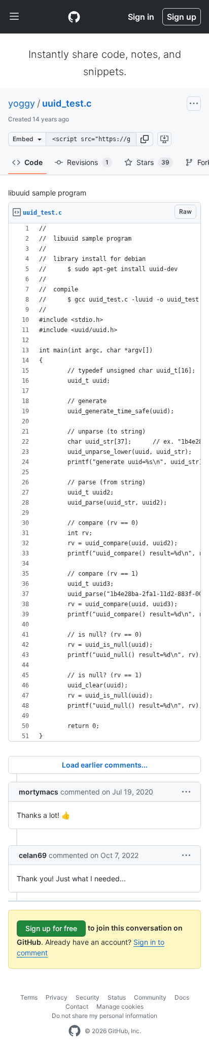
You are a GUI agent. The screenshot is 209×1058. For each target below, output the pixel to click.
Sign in (141, 17)
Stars (152, 162)
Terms (29, 997)
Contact (76, 1006)
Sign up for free (51, 928)
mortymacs (38, 791)
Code (33, 162)
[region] (104, 482)
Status (117, 997)
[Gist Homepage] (74, 17)
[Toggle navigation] (14, 16)
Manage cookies (120, 1006)
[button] (144, 139)
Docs (182, 997)
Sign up (181, 17)
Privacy (56, 997)
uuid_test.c (66, 103)
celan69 (33, 855)
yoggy (21, 103)
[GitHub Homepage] (74, 1031)
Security (87, 997)
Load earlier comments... (105, 765)
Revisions (88, 162)
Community (150, 997)
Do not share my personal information (104, 1015)
